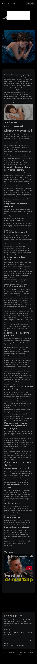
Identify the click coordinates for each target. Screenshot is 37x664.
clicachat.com (18, 16)
